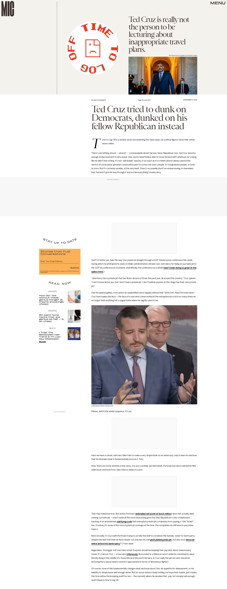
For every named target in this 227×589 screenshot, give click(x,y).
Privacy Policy (44, 272)
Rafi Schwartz (100, 100)
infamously (132, 554)
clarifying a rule (124, 521)
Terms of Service (72, 271)
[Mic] (7, 8)
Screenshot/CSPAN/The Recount (102, 406)
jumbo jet (161, 540)
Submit (74, 268)
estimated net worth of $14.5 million (153, 514)
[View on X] (144, 238)
